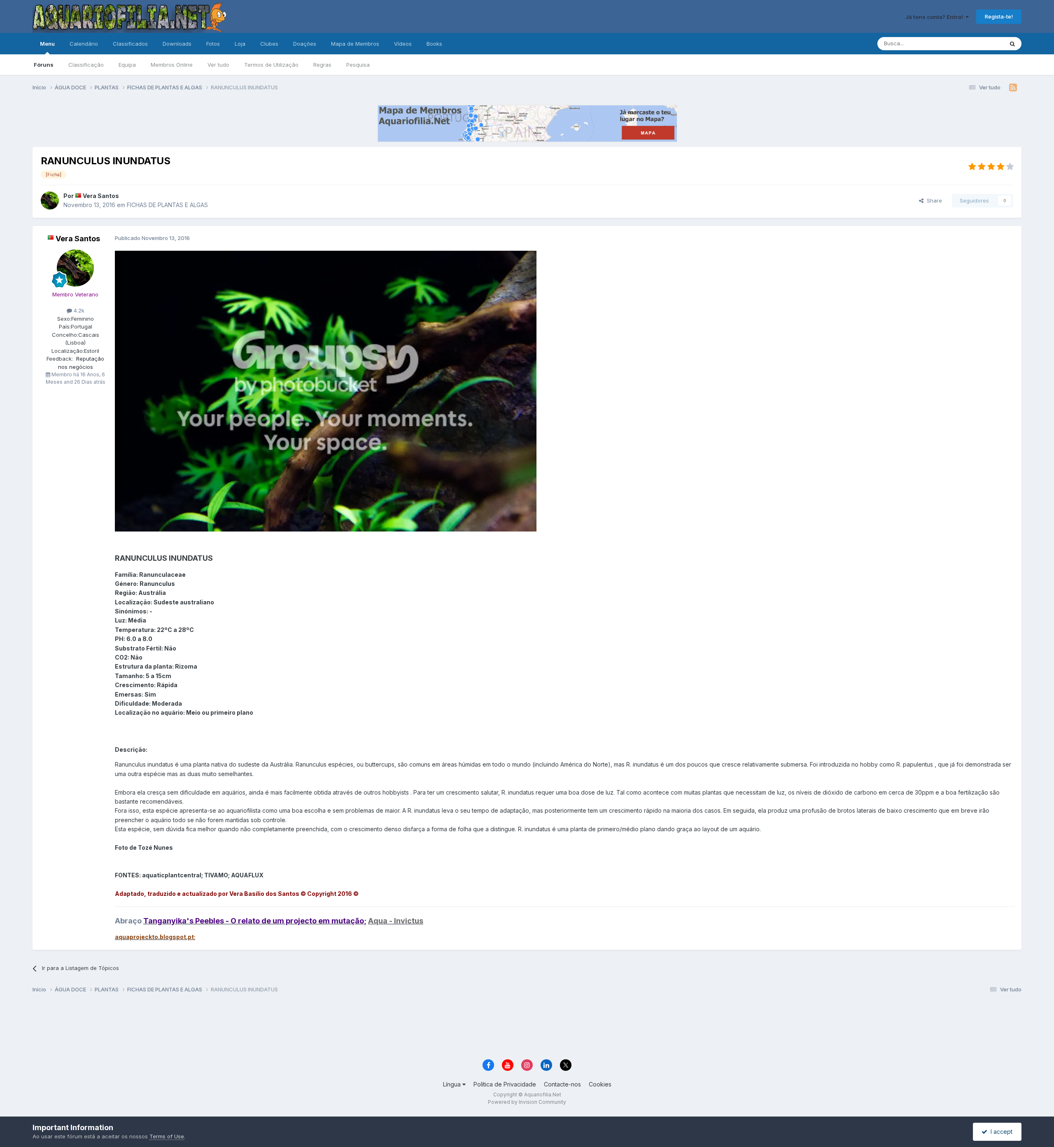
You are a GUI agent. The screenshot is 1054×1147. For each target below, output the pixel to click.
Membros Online (172, 64)
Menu (47, 43)
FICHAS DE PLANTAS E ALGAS (167, 204)
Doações (304, 43)
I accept (999, 1131)
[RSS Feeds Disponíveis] (1013, 87)
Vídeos (403, 43)
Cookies (600, 1084)
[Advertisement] (527, 1027)
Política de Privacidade (504, 1084)
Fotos (213, 43)
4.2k (78, 310)
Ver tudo (218, 64)
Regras (322, 64)
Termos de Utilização (271, 64)
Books (434, 43)
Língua (452, 1084)
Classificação (86, 64)
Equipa (127, 64)
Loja (240, 43)
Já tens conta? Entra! (935, 17)
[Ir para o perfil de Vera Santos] (50, 200)
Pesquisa (358, 64)
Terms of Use (166, 1136)
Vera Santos (101, 195)
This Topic (979, 43)
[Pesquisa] (1012, 43)
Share (932, 200)
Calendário (84, 43)
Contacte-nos (562, 1084)
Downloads (177, 43)
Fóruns (44, 64)
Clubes (269, 43)
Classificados (130, 43)
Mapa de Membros (355, 43)
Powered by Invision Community (527, 1102)
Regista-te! (999, 16)
